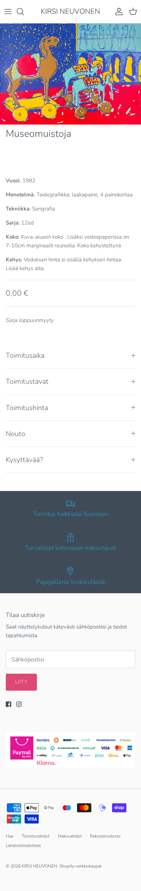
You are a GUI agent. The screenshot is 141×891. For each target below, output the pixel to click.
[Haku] (24, 11)
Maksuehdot (70, 836)
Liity (21, 682)
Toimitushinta (27, 408)
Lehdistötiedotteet (23, 845)
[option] (70, 74)
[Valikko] (8, 11)
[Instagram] (19, 704)
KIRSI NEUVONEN (39, 866)
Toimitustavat (27, 381)
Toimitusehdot (36, 836)
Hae (9, 836)
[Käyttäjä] (117, 11)
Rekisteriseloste (105, 836)
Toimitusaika (25, 355)
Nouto (15, 434)
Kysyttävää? (24, 460)
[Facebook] (8, 704)
